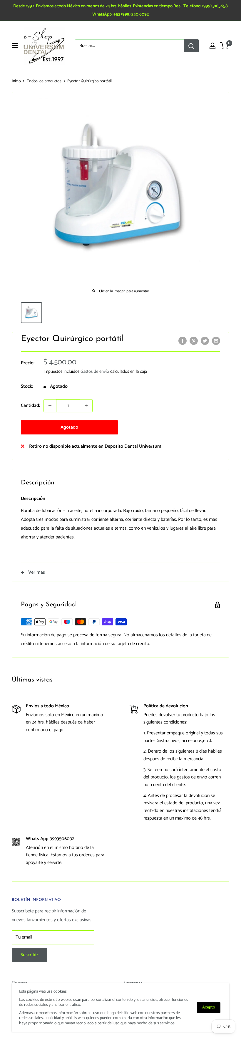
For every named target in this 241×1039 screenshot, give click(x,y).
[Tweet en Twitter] (205, 340)
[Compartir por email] (216, 340)
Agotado (69, 427)
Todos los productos (44, 81)
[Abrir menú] (15, 45)
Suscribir (29, 955)
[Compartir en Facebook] (182, 340)
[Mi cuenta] (212, 46)
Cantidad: (30, 405)
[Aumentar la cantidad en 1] (86, 406)
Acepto (208, 1007)
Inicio (16, 81)
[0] (224, 45)
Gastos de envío (95, 371)
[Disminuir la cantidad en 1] (50, 406)
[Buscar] (191, 45)
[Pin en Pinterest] (194, 340)
